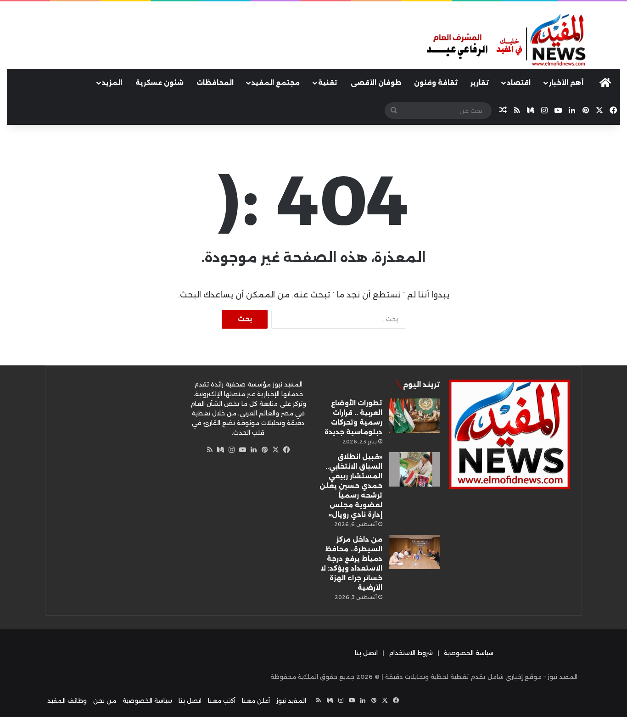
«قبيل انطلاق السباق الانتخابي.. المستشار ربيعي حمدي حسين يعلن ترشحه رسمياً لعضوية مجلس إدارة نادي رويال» (350, 486)
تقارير (479, 82)
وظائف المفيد (67, 700)
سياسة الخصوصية (468, 652)
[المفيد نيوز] (522, 40)
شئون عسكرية (159, 82)
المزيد (112, 82)
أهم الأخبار (566, 82)
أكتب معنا (221, 700)
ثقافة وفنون (436, 82)
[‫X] (275, 449)
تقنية (327, 82)
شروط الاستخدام (411, 652)
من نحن (104, 700)
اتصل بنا (366, 652)
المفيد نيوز (291, 700)
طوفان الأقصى (376, 82)
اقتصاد (519, 82)
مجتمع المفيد (276, 82)
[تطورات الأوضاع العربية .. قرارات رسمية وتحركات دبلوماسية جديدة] (414, 415)
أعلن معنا (256, 700)
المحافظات (215, 82)
